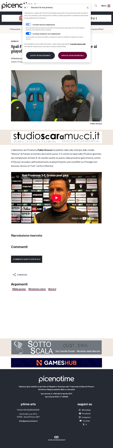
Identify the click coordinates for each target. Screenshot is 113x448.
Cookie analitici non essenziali (46, 34)
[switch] (28, 33)
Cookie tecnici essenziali (44, 25)
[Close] (87, 8)
